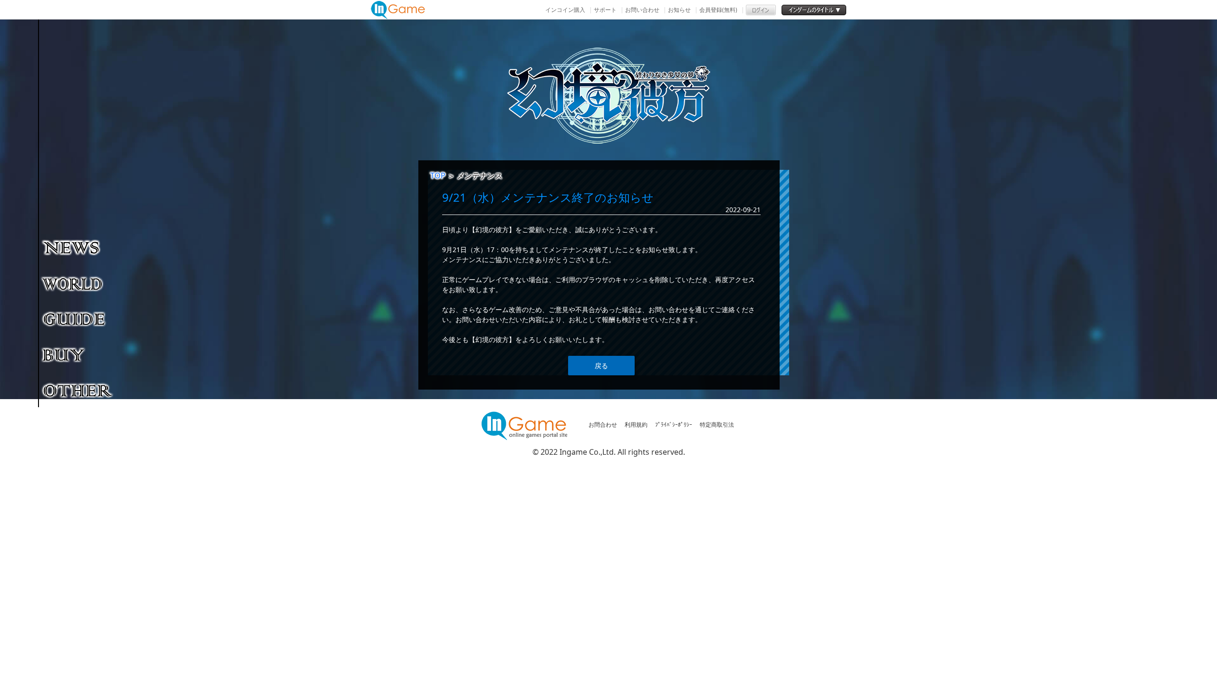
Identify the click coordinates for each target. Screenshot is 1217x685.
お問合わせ (603, 425)
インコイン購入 (565, 10)
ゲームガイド (78, 318)
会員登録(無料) (718, 10)
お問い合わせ (642, 10)
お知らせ (679, 10)
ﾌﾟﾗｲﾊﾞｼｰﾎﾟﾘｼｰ (673, 425)
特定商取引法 (717, 425)
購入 (78, 354)
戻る (601, 365)
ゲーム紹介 (78, 283)
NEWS (78, 247)
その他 (78, 390)
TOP (437, 175)
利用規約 (636, 425)
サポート (605, 10)
